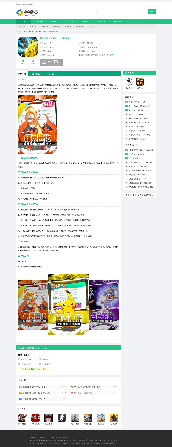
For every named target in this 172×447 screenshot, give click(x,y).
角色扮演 (38, 31)
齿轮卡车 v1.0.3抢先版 (137, 175)
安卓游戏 (86, 21)
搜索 (152, 12)
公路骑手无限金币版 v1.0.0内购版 (141, 150)
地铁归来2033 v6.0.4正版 (137, 139)
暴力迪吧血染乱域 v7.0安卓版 (139, 106)
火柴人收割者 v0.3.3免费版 (138, 118)
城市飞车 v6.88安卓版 (136, 154)
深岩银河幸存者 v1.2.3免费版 (139, 135)
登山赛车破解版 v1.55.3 (137, 179)
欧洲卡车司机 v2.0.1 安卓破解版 (140, 162)
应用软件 (33, 26)
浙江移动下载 (26, 364)
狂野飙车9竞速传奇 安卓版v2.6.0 (140, 183)
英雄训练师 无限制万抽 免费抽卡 (35, 387)
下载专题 (117, 21)
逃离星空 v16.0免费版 (136, 126)
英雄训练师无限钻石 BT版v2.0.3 (34, 399)
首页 (24, 21)
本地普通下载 (26, 359)
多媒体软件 (79, 26)
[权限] (111, 55)
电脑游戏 (55, 21)
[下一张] (93, 306)
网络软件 (45, 26)
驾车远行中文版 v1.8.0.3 (137, 158)
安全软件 (91, 26)
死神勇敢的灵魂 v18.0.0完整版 (140, 122)
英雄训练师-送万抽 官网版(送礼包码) (87, 387)
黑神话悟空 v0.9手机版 (137, 102)
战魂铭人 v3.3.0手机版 (137, 131)
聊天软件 (56, 26)
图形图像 (68, 26)
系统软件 (21, 26)
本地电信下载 (46, 359)
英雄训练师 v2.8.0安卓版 (83, 393)
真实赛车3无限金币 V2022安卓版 (140, 170)
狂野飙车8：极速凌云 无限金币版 (141, 187)
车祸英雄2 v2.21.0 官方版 (138, 166)
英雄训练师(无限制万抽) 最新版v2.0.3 (36, 393)
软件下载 (39, 21)
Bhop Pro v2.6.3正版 (136, 114)
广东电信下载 (46, 364)
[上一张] (43, 306)
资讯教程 (101, 21)
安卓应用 (70, 21)
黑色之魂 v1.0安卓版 (136, 110)
